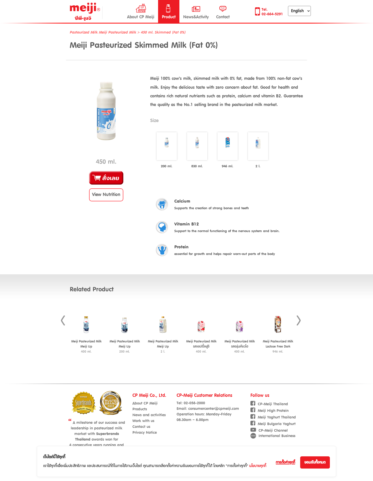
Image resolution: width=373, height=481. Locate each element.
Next (299, 320)
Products (139, 409)
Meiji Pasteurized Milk (118, 32)
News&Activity (196, 17)
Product (169, 17)
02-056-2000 (194, 403)
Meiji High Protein (273, 411)
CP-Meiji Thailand (273, 404)
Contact (223, 17)
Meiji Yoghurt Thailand (277, 417)
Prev (63, 320)
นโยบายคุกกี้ (257, 466)
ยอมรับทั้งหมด (315, 462)
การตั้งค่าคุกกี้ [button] (285, 462)
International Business (277, 436)
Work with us (143, 421)
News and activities (149, 415)
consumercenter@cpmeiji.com (213, 408)
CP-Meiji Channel (273, 430)
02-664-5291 (272, 14)
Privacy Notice (144, 432)
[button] (106, 194)
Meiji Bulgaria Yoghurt (277, 424)
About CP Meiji (140, 17)
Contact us (141, 427)
